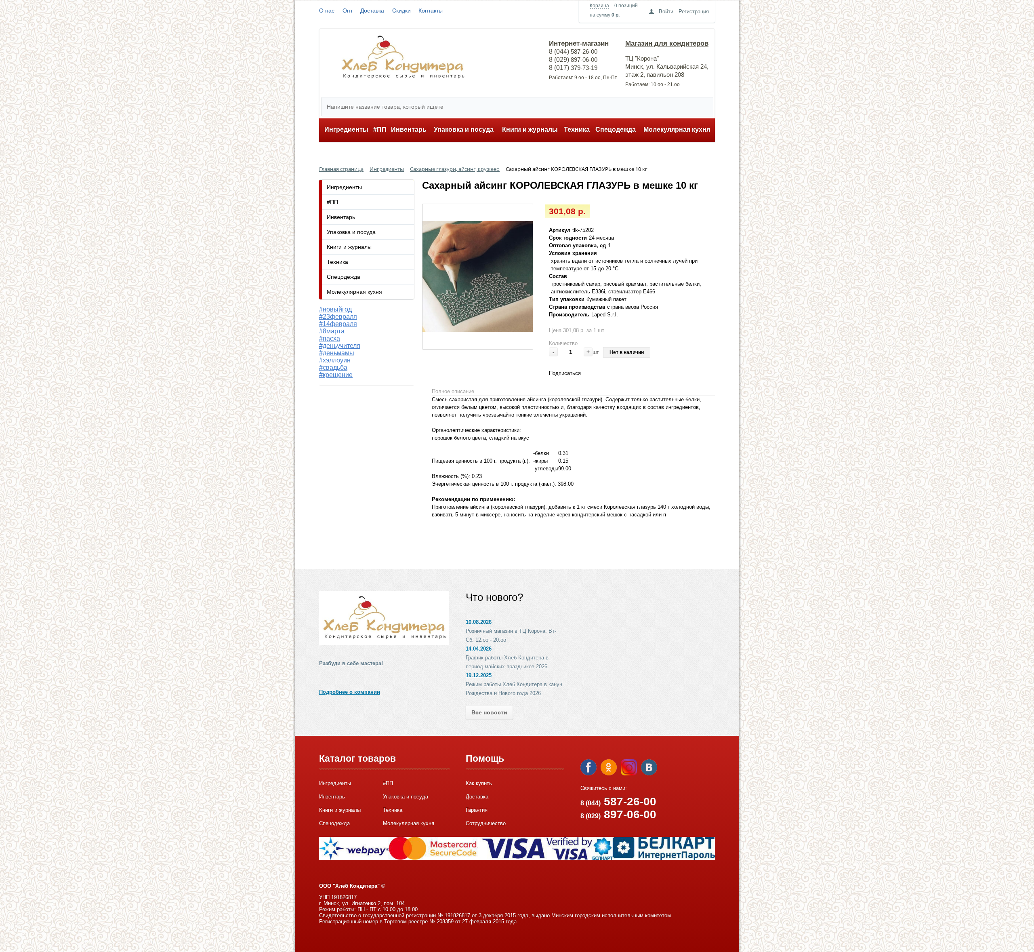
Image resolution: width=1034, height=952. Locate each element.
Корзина (599, 5)
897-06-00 (618, 814)
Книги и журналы (530, 129)
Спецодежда (615, 129)
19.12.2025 (479, 675)
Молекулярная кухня (676, 129)
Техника (577, 129)
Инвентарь (409, 129)
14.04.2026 (479, 649)
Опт (348, 10)
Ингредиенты (346, 129)
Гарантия (477, 810)
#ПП (380, 129)
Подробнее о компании (349, 692)
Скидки (401, 10)
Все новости (489, 712)
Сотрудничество (486, 823)
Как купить (479, 783)
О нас (326, 10)
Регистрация (694, 11)
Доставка (372, 10)
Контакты (430, 10)
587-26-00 (618, 801)
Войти (666, 11)
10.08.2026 (479, 622)
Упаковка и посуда (464, 129)
